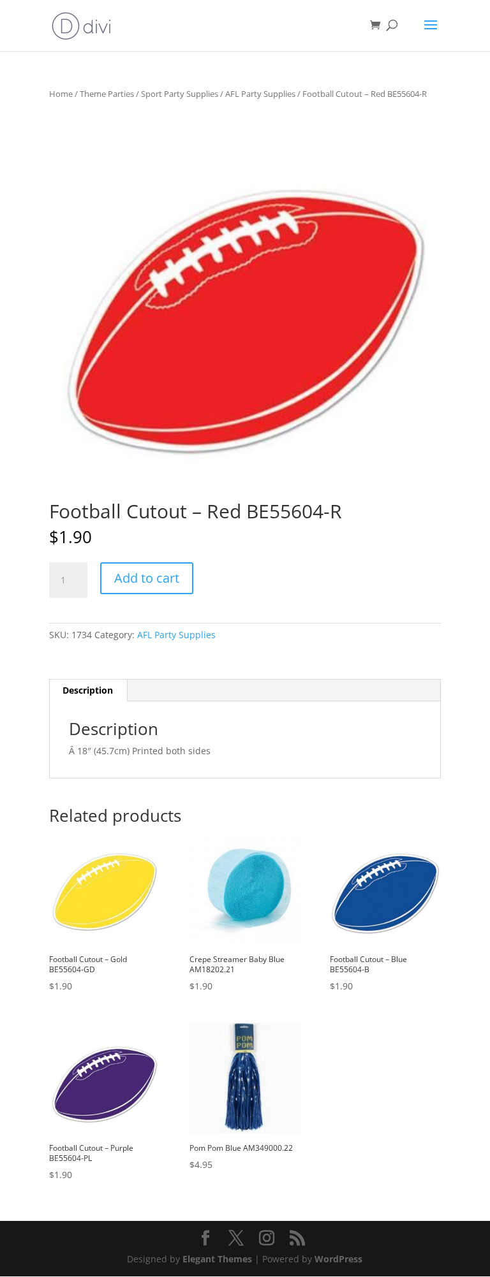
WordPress (338, 1259)
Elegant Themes (217, 1259)
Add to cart (146, 578)
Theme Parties (107, 93)
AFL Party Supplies (260, 93)
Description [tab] (88, 690)
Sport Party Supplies (179, 93)
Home (61, 93)
